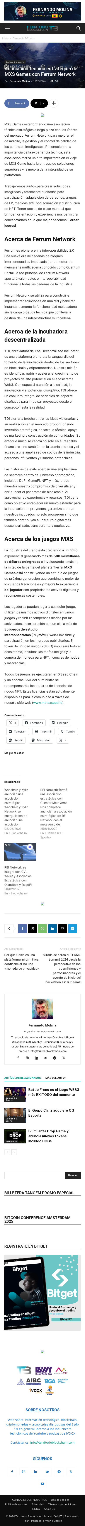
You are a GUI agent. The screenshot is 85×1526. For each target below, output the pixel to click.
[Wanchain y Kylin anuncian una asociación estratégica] (22, 811)
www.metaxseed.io (47, 703)
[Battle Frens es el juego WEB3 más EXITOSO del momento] (15, 1094)
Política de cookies (16, 1504)
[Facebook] (22, 928)
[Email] (62, 928)
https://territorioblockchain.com (42, 1031)
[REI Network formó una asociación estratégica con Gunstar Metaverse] (58, 814)
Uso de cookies (60, 1500)
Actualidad (11, 1141)
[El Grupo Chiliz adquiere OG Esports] (15, 1115)
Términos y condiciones (62, 1504)
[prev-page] (7, 1152)
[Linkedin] (52, 928)
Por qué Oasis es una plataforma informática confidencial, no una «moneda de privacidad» (21, 962)
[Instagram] (28, 1058)
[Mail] (47, 1058)
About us (49, 1509)
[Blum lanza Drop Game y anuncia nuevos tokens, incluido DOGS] (15, 1136)
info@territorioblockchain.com (52, 1442)
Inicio (5, 38)
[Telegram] (72, 928)
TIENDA (35, 1509)
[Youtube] (42, 1484)
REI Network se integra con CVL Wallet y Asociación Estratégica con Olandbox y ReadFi (18, 875)
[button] (7, 28)
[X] (32, 928)
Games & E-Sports (24, 38)
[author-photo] (42, 1019)
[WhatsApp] (42, 928)
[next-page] (14, 1152)
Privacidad (37, 1504)
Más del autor (55, 1077)
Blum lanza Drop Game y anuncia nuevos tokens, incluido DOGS (48, 1136)
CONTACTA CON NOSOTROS (29, 1500)
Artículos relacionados (22, 1077)
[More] (53, 103)
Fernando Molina (20, 81)
